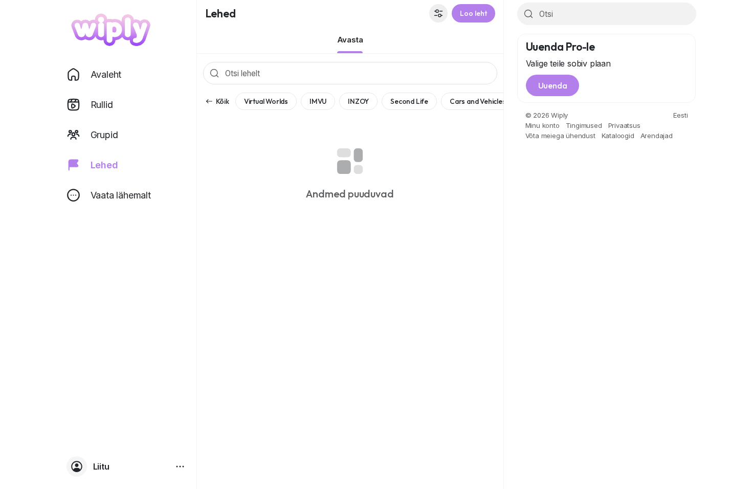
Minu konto (542, 125)
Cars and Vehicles (478, 101)
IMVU (317, 101)
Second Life (409, 101)
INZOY (358, 101)
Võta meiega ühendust (560, 135)
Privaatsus (624, 125)
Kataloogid (618, 135)
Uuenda (552, 85)
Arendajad (656, 135)
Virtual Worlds (266, 101)
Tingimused (584, 125)
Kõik (222, 101)
